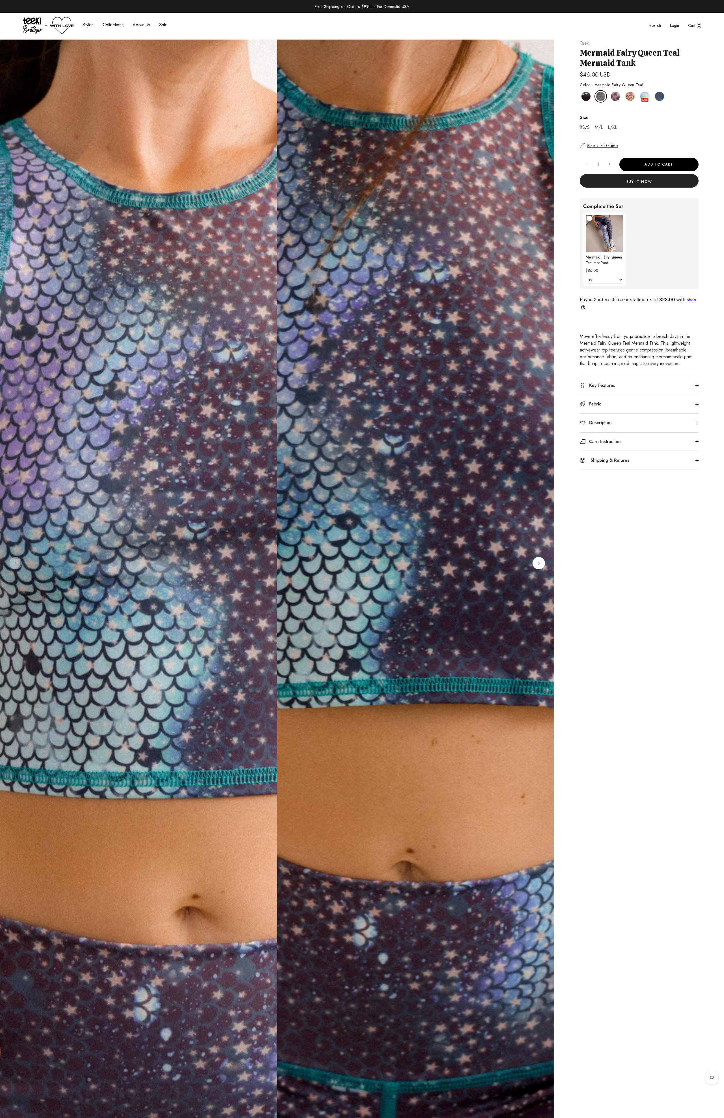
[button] (15, 563)
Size (584, 117)
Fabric (594, 404)
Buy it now (639, 181)
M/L (599, 127)
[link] (604, 233)
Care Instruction (604, 441)
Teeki (585, 43)
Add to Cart (659, 164)
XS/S (585, 127)
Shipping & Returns (608, 460)
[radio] (586, 96)
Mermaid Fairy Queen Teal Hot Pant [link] (604, 260)
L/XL (612, 127)
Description (600, 422)
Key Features (601, 385)
